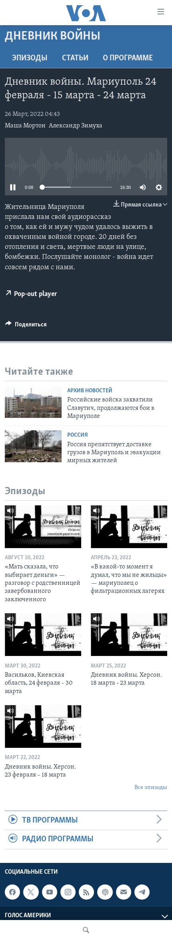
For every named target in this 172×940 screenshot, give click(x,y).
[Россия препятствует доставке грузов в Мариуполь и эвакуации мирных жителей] (33, 446)
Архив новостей (89, 391)
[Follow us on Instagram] (68, 892)
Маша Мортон (25, 126)
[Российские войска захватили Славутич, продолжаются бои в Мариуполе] (33, 402)
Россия (77, 435)
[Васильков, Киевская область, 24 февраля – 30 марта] (43, 634)
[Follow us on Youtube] (49, 892)
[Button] (26, 326)
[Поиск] (86, 930)
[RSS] (86, 892)
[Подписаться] (123, 892)
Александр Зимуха (75, 126)
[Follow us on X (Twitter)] (30, 892)
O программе (128, 58)
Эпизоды (30, 58)
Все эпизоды (150, 788)
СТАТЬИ (75, 58)
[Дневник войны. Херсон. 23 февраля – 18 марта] (43, 726)
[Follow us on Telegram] (142, 892)
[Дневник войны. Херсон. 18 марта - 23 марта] (129, 634)
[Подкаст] (104, 892)
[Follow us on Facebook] (12, 892)
